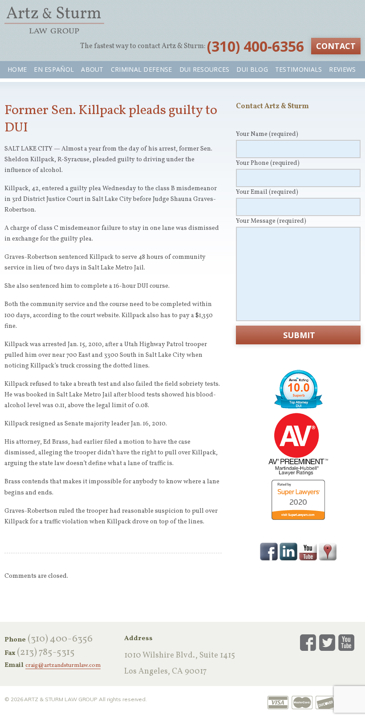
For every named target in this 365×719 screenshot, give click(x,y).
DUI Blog (252, 69)
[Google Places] (328, 550)
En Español (54, 69)
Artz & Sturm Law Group (54, 20)
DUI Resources (204, 69)
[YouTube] (308, 550)
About (92, 69)
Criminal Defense (141, 69)
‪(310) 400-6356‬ (255, 46)
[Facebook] (269, 550)
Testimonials (298, 69)
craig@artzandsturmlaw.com (63, 666)
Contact (336, 46)
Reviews (342, 69)
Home (17, 69)
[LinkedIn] (288, 550)
